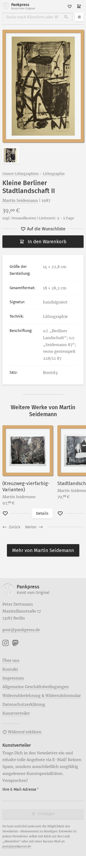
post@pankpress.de (21, 629)
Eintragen (46, 814)
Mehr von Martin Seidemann (43, 550)
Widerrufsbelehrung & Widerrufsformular (41, 695)
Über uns (10, 660)
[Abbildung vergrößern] (43, 86)
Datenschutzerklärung (23, 704)
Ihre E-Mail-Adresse (20, 789)
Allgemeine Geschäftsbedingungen (35, 686)
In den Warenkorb (47, 241)
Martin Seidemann (20, 200)
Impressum (13, 678)
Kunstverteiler (16, 713)
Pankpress (23, 6)
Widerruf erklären (24, 731)
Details (42, 513)
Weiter (31, 527)
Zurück (14, 527)
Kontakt (10, 669)
